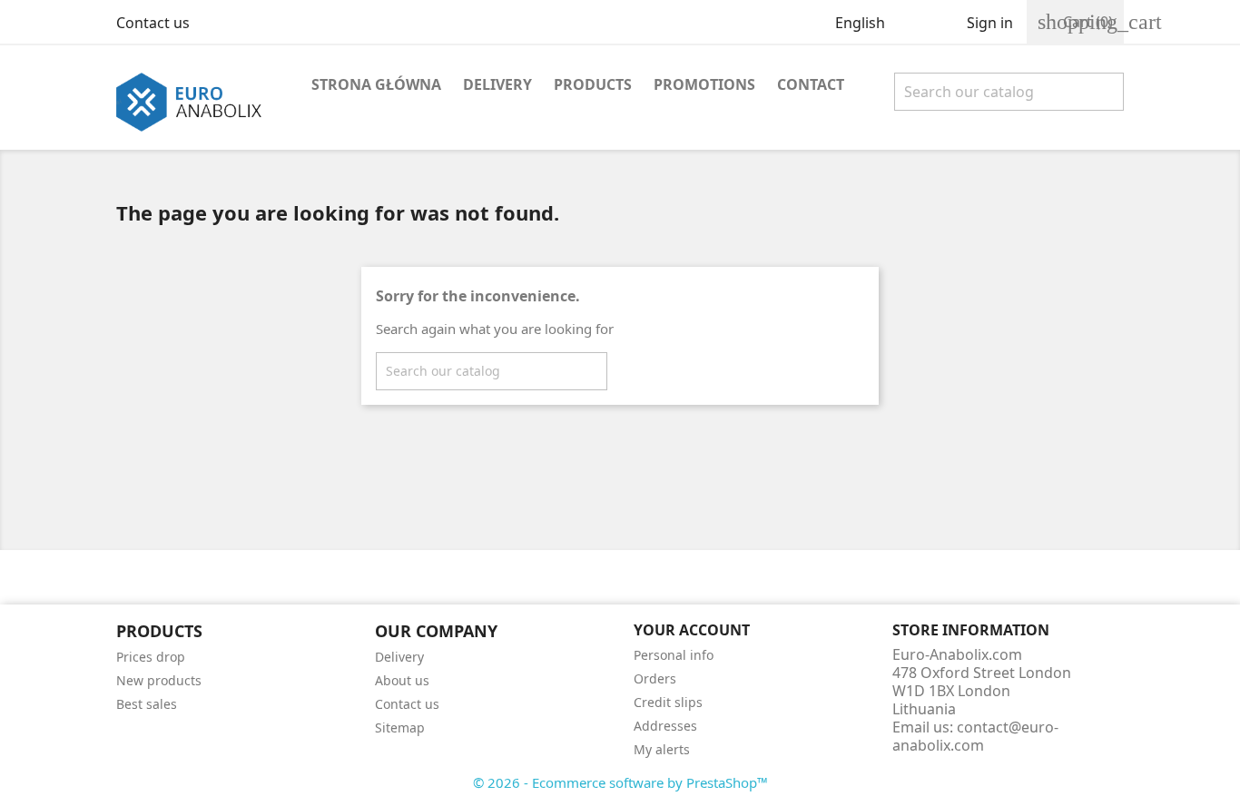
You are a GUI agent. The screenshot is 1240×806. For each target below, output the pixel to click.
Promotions (704, 84)
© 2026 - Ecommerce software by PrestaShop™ (620, 782)
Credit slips (668, 702)
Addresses (665, 725)
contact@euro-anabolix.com (975, 736)
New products (159, 680)
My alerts (662, 749)
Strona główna (376, 84)
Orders (655, 678)
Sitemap (400, 727)
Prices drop (150, 656)
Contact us (153, 23)
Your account (692, 630)
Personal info (673, 654)
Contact (810, 84)
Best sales (146, 704)
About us (402, 680)
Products (593, 84)
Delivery (497, 84)
